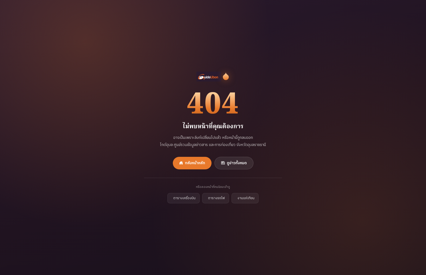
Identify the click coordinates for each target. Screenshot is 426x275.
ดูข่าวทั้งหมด (237, 163)
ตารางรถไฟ (216, 198)
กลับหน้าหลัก (195, 163)
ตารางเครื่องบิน (184, 198)
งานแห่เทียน (245, 198)
